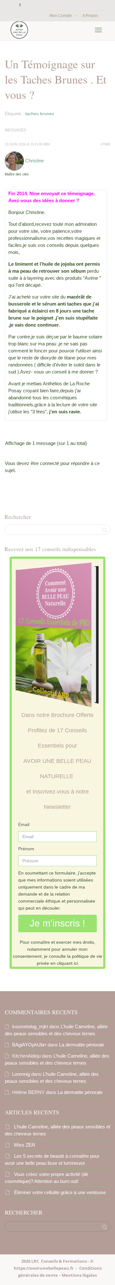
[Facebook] (20, 5)
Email (23, 824)
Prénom (26, 848)
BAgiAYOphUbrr (29, 1044)
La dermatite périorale (81, 1044)
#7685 (105, 144)
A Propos (90, 15)
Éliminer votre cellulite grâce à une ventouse (60, 1192)
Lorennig (21, 1074)
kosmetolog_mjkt (30, 1026)
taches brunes (39, 113)
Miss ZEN (24, 1145)
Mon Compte (61, 15)
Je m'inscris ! (57, 923)
